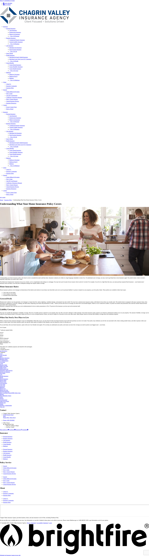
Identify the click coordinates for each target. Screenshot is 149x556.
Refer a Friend (9, 109)
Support (5, 89)
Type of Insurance (4, 341)
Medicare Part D (13, 76)
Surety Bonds (9, 53)
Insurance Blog (10, 88)
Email (1, 335)
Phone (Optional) (4, 338)
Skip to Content (4, 0)
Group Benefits (10, 63)
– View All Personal (14, 36)
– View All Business (14, 44)
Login (50, 523)
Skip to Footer (11, 0)
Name (2, 332)
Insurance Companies (11, 86)
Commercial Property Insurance (17, 40)
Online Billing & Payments (12, 91)
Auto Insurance (13, 30)
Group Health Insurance (15, 68)
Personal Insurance (10, 28)
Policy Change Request (12, 99)
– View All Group (13, 70)
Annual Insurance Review (12, 101)
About (4, 82)
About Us (8, 84)
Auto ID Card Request (11, 95)
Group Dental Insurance (15, 65)
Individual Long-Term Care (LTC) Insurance (20, 59)
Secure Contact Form (11, 107)
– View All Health (13, 61)
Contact (5, 105)
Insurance (5, 26)
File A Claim (9, 93)
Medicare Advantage (14, 74)
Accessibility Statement (42, 523)
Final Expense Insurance (15, 49)
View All (2, 407)
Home (1, 200)
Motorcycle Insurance (14, 34)
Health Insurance (10, 55)
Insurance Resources (11, 103)
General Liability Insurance (16, 42)
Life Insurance (9, 45)
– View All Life (13, 51)
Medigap (11, 78)
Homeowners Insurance (15, 32)
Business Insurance (11, 38)
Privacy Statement (31, 523)
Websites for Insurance (10, 555)
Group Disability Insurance (16, 66)
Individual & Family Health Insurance (18, 57)
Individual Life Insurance (15, 47)
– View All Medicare (14, 80)
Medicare (8, 72)
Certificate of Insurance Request (14, 97)
